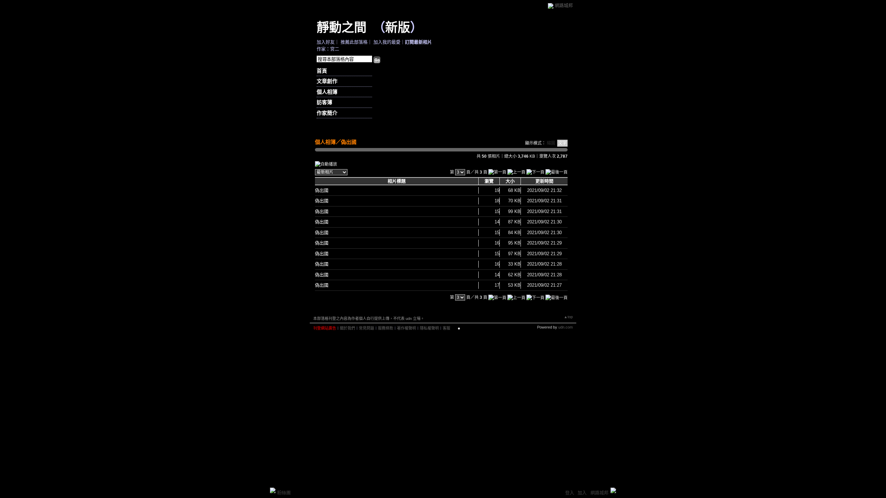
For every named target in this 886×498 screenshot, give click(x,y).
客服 (446, 328)
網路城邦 (564, 5)
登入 (569, 492)
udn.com (565, 327)
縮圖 (551, 143)
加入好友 (326, 42)
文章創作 (327, 81)
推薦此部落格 (354, 42)
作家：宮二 (328, 49)
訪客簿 (324, 102)
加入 (582, 492)
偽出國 (348, 142)
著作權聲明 (406, 328)
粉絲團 (284, 492)
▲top (568, 317)
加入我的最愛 (386, 42)
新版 (397, 27)
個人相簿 (327, 92)
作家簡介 (327, 113)
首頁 (322, 71)
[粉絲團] (272, 490)
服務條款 (385, 328)
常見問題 (366, 328)
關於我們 (347, 328)
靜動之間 (342, 27)
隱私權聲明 (429, 328)
